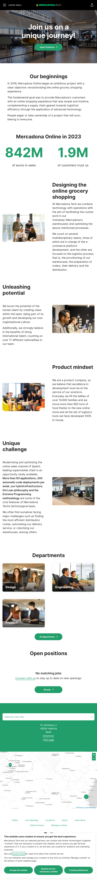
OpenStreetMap (91, 807)
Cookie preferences (78, 870)
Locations (50, 820)
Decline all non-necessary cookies (49, 870)
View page (48, 739)
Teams (15, 820)
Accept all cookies (18, 870)
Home (64, 820)
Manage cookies (59, 825)
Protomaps (80, 807)
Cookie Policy (18, 853)
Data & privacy (37, 825)
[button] (91, 5)
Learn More (80, 820)
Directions (48, 736)
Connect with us (25, 678)
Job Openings (31, 820)
